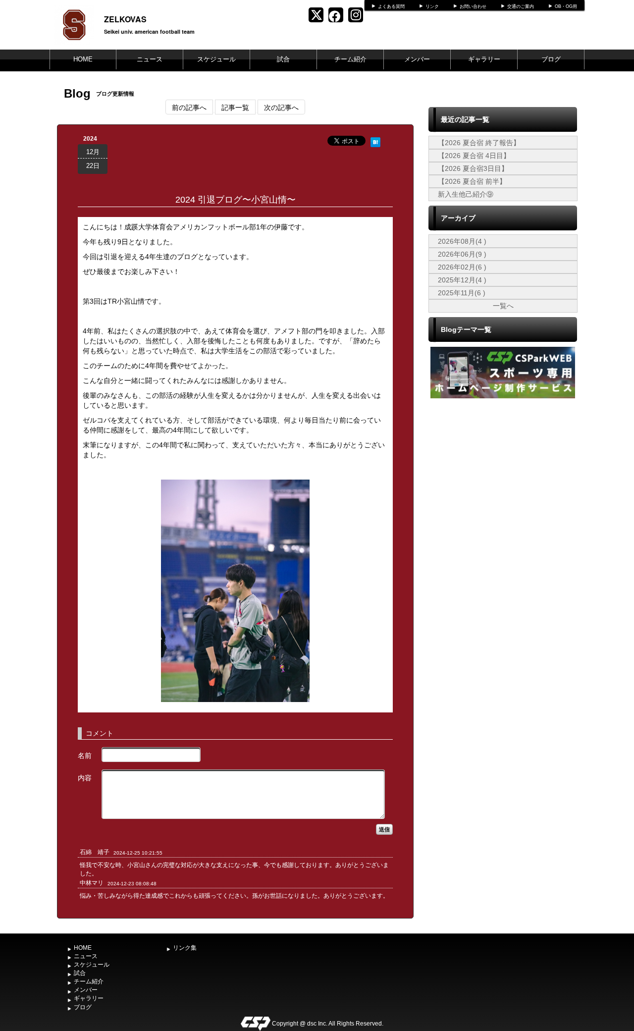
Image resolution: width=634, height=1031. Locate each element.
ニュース (149, 59)
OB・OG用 (566, 6)
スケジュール (216, 59)
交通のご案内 (520, 6)
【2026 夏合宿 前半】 (472, 181)
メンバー (417, 59)
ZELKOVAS (125, 19)
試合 (283, 59)
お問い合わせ (473, 6)
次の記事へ (281, 107)
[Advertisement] (502, 475)
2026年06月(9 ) (462, 254)
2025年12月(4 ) (462, 280)
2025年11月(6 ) (461, 293)
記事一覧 (235, 107)
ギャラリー (484, 59)
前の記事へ (189, 107)
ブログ (551, 59)
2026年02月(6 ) (462, 267)
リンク (432, 6)
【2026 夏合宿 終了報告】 (479, 143)
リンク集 (185, 947)
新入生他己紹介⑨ (465, 194)
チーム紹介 (350, 59)
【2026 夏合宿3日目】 (473, 168)
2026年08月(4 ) (462, 241)
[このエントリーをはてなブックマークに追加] (375, 141)
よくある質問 (391, 6)
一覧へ (503, 306)
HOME (83, 59)
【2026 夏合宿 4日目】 (474, 156)
